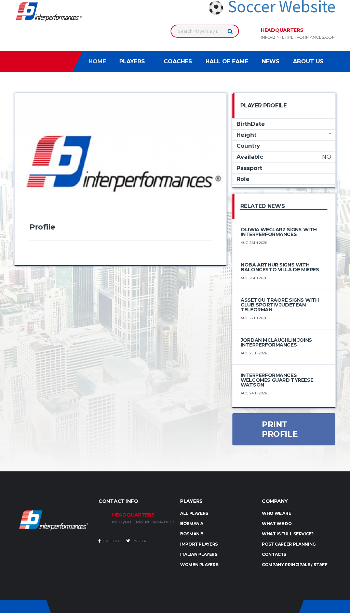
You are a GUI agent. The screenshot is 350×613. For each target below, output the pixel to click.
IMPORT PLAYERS (199, 544)
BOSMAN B (191, 533)
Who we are (276, 513)
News (271, 61)
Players (132, 61)
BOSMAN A (191, 523)
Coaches (178, 61)
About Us (308, 61)
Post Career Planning (289, 544)
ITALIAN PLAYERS (198, 554)
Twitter (139, 541)
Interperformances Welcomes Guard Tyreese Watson (277, 380)
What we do (277, 523)
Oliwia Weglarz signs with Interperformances (279, 231)
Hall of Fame (226, 61)
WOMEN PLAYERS (199, 564)
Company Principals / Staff (294, 564)
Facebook (112, 541)
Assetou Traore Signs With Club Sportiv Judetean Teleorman (280, 305)
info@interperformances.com (298, 37)
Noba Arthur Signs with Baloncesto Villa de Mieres (280, 267)
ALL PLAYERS (194, 513)
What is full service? (287, 533)
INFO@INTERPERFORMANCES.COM (141, 522)
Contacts (274, 554)
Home (97, 61)
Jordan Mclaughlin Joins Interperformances (276, 342)
